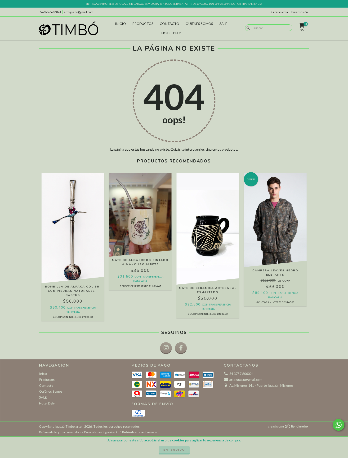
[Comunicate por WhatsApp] (338, 425)
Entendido (174, 449)
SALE (223, 24)
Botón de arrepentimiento (139, 432)
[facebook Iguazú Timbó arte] (181, 348)
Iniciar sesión (299, 12)
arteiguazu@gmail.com (78, 12)
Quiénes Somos (199, 24)
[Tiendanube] (288, 428)
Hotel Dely (171, 33)
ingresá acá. (110, 432)
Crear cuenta (279, 12)
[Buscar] (247, 27)
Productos (142, 24)
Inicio (120, 24)
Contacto (169, 24)
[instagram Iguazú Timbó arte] (166, 348)
